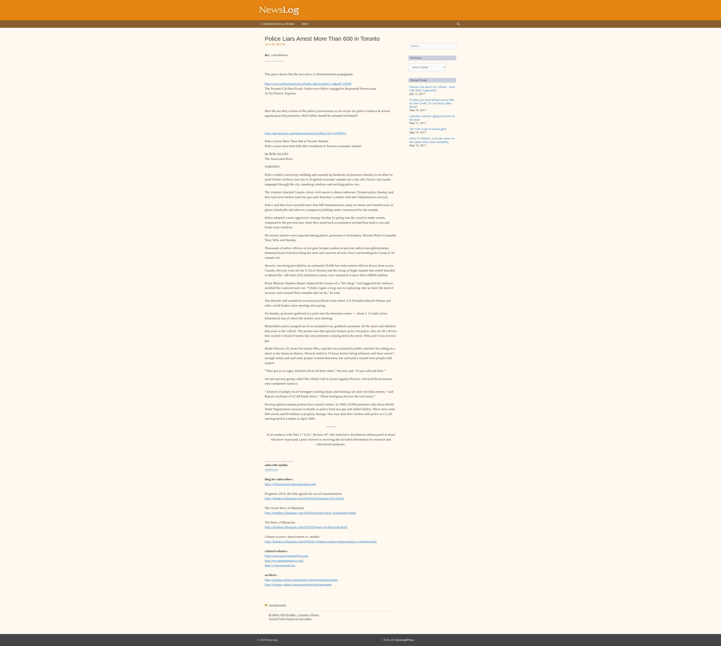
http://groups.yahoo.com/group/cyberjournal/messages (301, 580)
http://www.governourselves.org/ (286, 556)
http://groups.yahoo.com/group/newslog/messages (298, 584)
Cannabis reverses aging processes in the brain (432, 117)
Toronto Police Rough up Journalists (290, 618)
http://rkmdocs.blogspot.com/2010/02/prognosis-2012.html (304, 498)
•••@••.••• (271, 470)
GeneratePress (404, 639)
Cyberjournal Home (277, 24)
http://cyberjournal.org (280, 565)
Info (305, 24)
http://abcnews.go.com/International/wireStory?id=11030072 (305, 133)
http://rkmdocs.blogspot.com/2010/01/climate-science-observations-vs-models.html (321, 541)
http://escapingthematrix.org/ (284, 561)
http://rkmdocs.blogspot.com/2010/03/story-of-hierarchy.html (306, 527)
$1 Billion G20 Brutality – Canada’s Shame (294, 614)
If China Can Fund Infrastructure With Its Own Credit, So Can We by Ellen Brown (431, 103)
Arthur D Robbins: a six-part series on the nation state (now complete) (432, 140)
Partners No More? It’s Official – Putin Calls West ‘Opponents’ (432, 88)
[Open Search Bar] (458, 24)
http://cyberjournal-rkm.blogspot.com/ (290, 484)
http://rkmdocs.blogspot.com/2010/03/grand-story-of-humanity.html (310, 513)
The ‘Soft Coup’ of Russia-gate (427, 129)
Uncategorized (277, 605)
